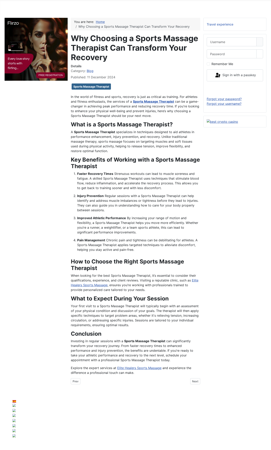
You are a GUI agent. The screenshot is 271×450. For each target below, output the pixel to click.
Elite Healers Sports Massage (139, 368)
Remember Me (222, 64)
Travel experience (220, 24)
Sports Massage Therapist (91, 86)
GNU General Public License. (173, 423)
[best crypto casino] (222, 121)
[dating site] (36, 49)
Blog (90, 71)
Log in (235, 89)
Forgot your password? (224, 99)
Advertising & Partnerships (245, 415)
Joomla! (90, 423)
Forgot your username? (224, 104)
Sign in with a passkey (238, 75)
